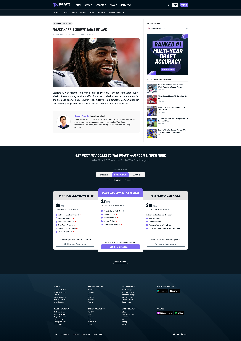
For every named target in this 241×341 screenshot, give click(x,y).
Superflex (91, 297)
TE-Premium (92, 322)
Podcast (92, 12)
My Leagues (125, 5)
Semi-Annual (120, 174)
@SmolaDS (73, 34)
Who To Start (58, 324)
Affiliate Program (128, 314)
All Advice (56, 12)
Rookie (90, 319)
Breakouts (57, 297)
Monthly (104, 174)
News (78, 5)
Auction (90, 302)
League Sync (126, 302)
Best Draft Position (60, 300)
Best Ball (82, 12)
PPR (89, 295)
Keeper (90, 324)
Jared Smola (59, 34)
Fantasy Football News (62, 23)
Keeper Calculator (60, 317)
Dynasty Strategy (128, 292)
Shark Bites (101, 12)
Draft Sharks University (115, 12)
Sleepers (56, 295)
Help (123, 319)
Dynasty (74, 12)
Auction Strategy (127, 300)
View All (186, 80)
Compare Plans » (120, 262)
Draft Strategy (127, 290)
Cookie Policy (97, 334)
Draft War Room (59, 312)
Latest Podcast (59, 302)
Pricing (124, 322)
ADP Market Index (60, 314)
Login (175, 5)
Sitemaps (75, 334)
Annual (136, 174)
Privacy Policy (64, 334)
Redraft (66, 12)
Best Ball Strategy (128, 297)
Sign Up (184, 5)
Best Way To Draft (60, 292)
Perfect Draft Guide (60, 290)
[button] (80, 214)
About (124, 312)
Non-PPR (91, 290)
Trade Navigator (59, 319)
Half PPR (91, 292)
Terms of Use (85, 334)
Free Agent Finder (59, 322)
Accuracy (125, 317)
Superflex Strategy (128, 295)
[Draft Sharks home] (61, 5)
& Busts (63, 297)
